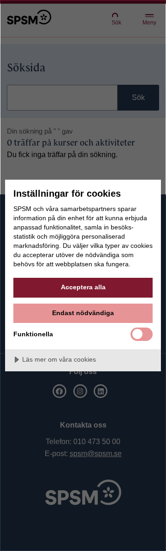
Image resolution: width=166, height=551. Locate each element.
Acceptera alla (83, 287)
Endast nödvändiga (83, 313)
